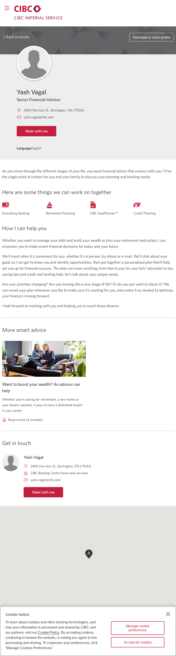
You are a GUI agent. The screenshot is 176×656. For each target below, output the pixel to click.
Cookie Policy (48, 632)
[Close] (168, 614)
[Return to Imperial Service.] (27, 8)
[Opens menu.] (7, 8)
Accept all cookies (138, 642)
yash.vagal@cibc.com (39, 117)
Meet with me (36, 131)
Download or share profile (151, 37)
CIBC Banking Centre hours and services (59, 473)
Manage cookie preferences (137, 628)
